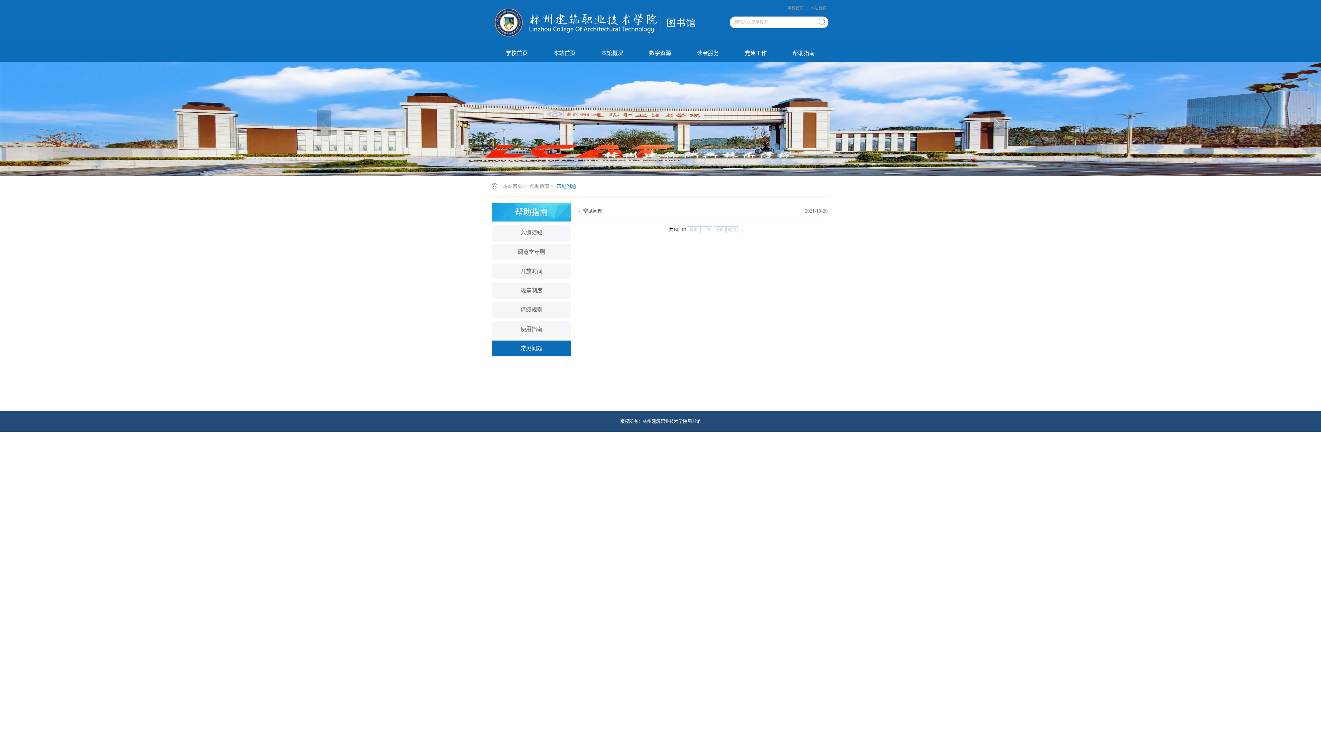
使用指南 (531, 329)
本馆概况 (612, 53)
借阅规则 (531, 310)
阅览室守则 (531, 252)
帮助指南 (804, 53)
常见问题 (566, 186)
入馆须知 (531, 233)
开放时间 (531, 271)
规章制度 (531, 290)
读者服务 (708, 53)
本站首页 (818, 8)
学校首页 (795, 8)
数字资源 (660, 53)
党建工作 (756, 53)
